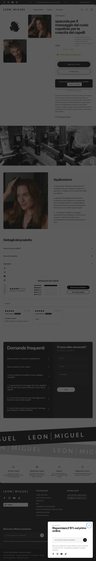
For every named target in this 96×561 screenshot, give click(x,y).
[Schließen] (89, 525)
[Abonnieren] (85, 540)
